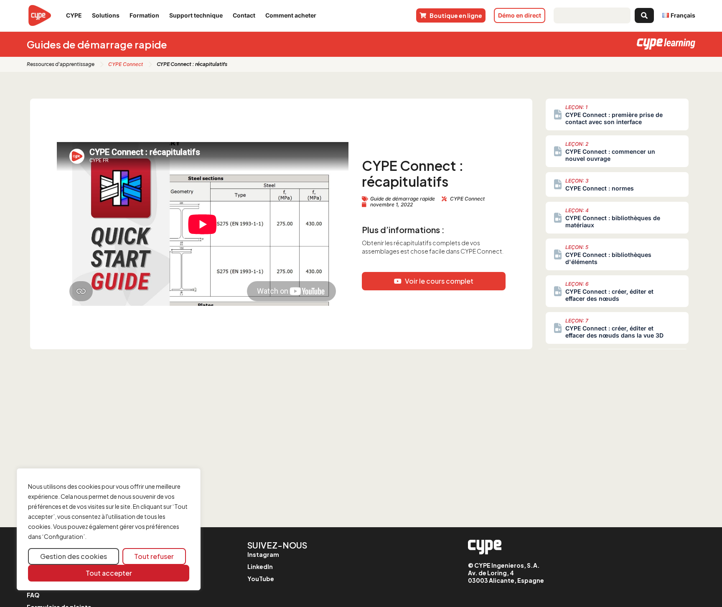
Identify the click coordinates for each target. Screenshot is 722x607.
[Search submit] (644, 15)
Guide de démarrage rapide (402, 199)
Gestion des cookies (73, 556)
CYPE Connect (125, 64)
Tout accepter (109, 573)
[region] (109, 529)
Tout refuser (154, 556)
